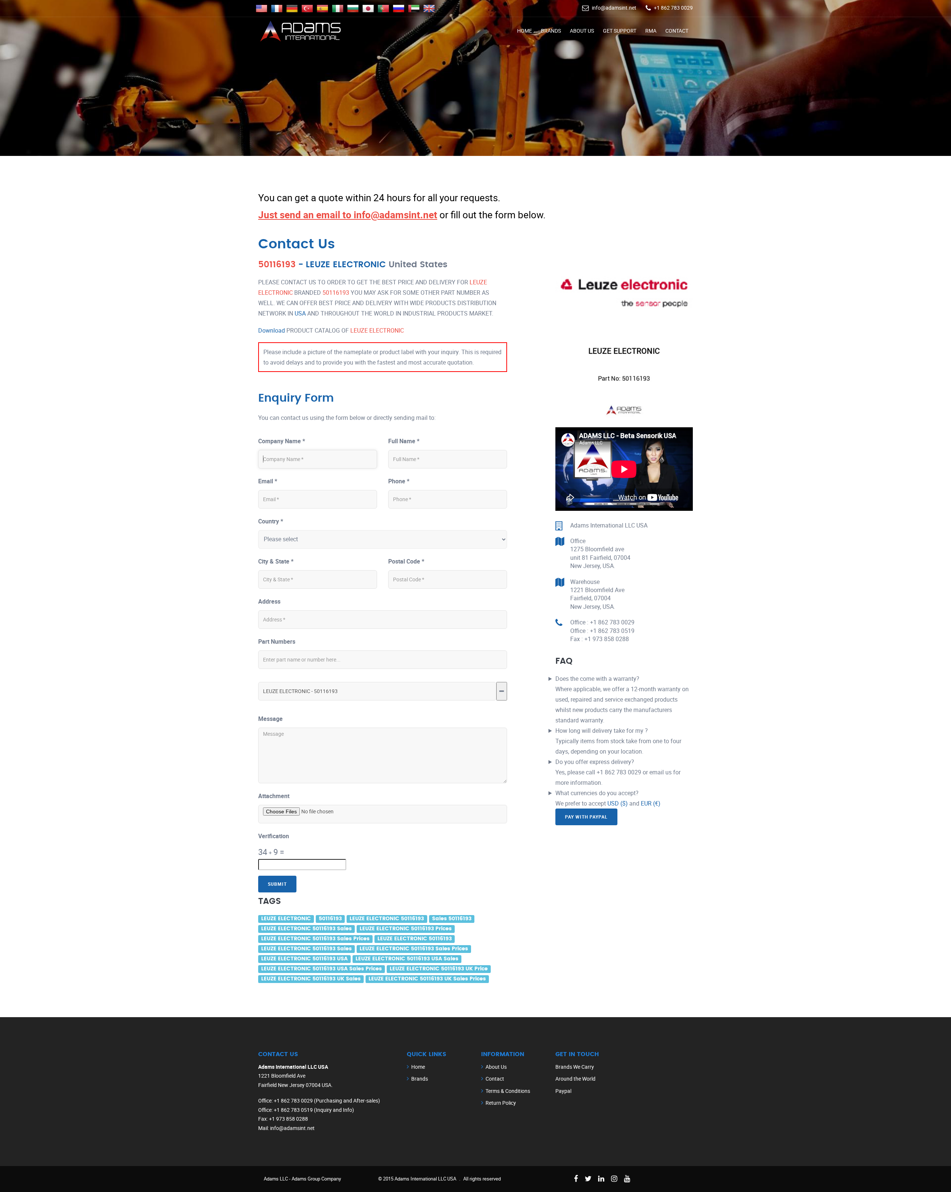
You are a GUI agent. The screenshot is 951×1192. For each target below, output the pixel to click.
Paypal (563, 1090)
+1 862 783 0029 (673, 7)
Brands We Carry (574, 1066)
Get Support (619, 30)
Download (271, 330)
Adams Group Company (316, 1178)
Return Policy (501, 1102)
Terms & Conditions (508, 1090)
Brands (551, 30)
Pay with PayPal (586, 817)
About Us (582, 30)
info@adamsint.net (614, 7)
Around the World (575, 1078)
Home (524, 30)
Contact (676, 30)
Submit (277, 884)
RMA (650, 30)
